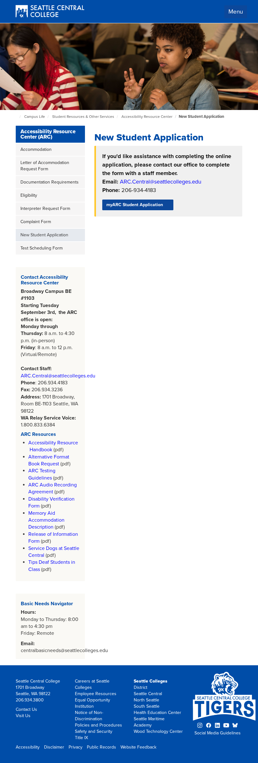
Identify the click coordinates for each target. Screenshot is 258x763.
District (140, 687)
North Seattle (146, 700)
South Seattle (147, 706)
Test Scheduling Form (41, 248)
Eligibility (28, 195)
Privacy (75, 747)
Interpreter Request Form (45, 208)
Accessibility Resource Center (146, 116)
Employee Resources (95, 693)
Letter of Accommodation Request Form (44, 166)
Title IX (81, 737)
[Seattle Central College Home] (50, 12)
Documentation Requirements (49, 182)
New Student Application (201, 116)
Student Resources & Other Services (83, 116)
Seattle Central (148, 693)
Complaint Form (35, 221)
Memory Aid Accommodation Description (46, 520)
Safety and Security (93, 731)
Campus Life (34, 116)
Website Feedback (138, 747)
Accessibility (28, 747)
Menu (235, 11)
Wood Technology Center (158, 731)
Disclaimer (54, 747)
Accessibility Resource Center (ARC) (48, 134)
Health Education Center (157, 712)
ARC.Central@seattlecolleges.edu (58, 376)
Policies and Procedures (98, 725)
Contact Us (26, 709)
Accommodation (36, 149)
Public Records (101, 747)
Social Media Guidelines (217, 733)
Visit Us (23, 715)
